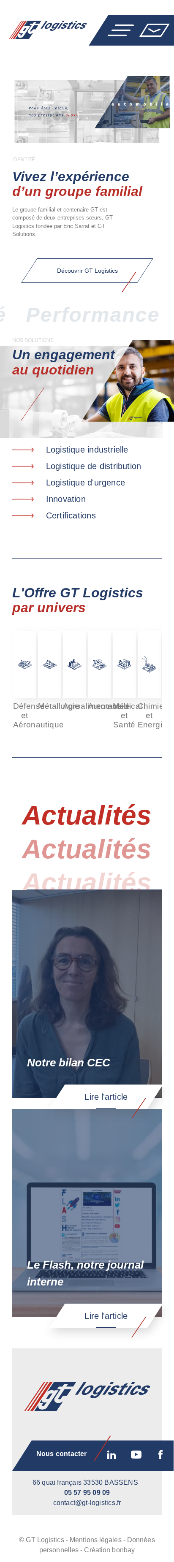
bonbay (123, 1550)
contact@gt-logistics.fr (87, 1502)
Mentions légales (96, 1539)
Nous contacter (154, 30)
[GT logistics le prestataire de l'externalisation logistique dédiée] (43, 30)
